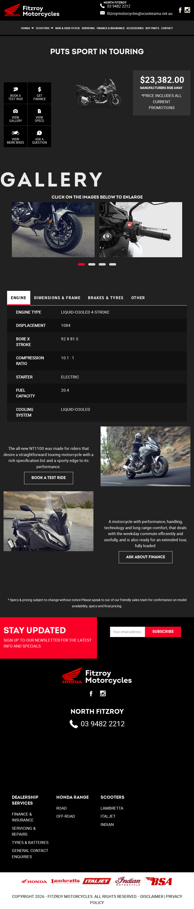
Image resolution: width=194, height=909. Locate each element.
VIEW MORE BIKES (15, 141)
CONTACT (167, 28)
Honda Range (72, 797)
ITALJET (108, 816)
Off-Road (65, 816)
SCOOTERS (42, 28)
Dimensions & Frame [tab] (57, 297)
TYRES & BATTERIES (30, 842)
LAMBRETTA (112, 808)
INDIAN (107, 824)
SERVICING (88, 28)
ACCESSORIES (135, 28)
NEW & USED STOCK (67, 28)
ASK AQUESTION (39, 141)
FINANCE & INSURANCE (111, 28)
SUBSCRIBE (163, 631)
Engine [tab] (18, 297)
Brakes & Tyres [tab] (105, 297)
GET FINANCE (39, 97)
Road (61, 808)
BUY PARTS (152, 28)
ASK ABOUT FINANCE (145, 557)
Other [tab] (138, 297)
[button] (81, 264)
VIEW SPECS (39, 119)
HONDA (25, 28)
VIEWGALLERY (15, 119)
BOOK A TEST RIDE (15, 97)
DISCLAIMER (151, 896)
